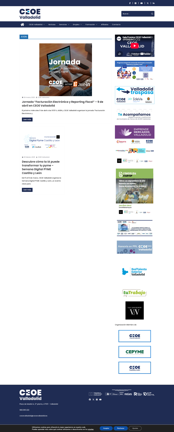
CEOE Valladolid (35, 24)
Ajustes (135, 428)
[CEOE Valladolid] (22, 24)
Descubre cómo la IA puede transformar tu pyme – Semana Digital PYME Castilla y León (41, 167)
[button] (43, 24)
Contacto (116, 24)
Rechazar (120, 428)
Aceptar (106, 428)
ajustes (91, 429)
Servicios (63, 24)
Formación (90, 24)
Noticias (52, 24)
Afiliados (104, 24)
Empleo (76, 24)
